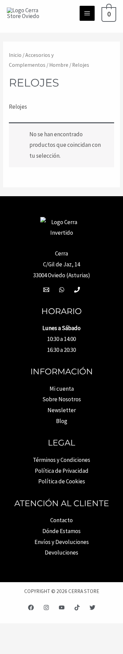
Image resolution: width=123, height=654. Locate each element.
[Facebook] (31, 607)
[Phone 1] (77, 290)
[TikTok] (77, 607)
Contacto (61, 520)
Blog (61, 421)
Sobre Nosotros (61, 399)
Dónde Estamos (61, 531)
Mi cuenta (62, 388)
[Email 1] (46, 290)
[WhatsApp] (62, 290)
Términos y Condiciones (61, 460)
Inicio (15, 55)
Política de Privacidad (61, 470)
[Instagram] (46, 607)
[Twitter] (92, 607)
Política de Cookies (61, 481)
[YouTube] (62, 607)
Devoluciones (61, 552)
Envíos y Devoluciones (62, 542)
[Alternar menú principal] (87, 13)
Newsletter (61, 410)
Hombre (58, 65)
